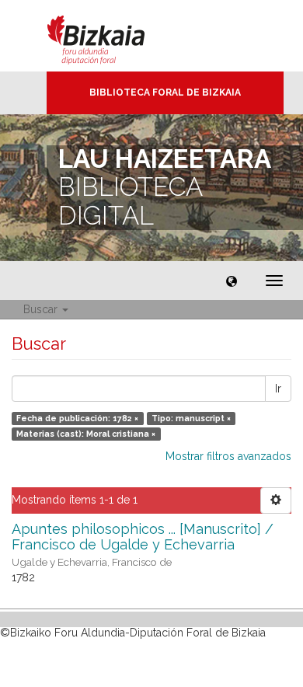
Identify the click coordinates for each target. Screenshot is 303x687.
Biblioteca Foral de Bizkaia (165, 92)
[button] (232, 280)
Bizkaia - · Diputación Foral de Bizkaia (112, 35)
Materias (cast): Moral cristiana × (85, 433)
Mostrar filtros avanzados (228, 456)
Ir (278, 388)
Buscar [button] (42, 309)
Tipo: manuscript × (191, 418)
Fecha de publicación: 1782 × (77, 418)
